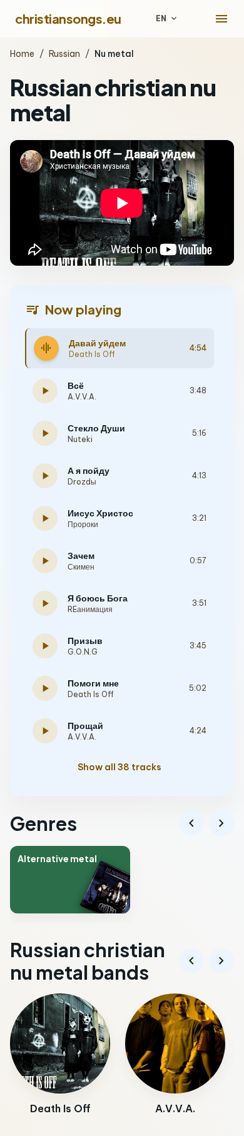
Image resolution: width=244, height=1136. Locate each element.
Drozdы (82, 481)
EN (167, 19)
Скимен (81, 566)
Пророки (83, 524)
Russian (64, 53)
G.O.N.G (83, 651)
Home (22, 53)
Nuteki (80, 439)
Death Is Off (92, 354)
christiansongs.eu (68, 18)
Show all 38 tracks (119, 767)
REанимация (90, 609)
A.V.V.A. (82, 396)
